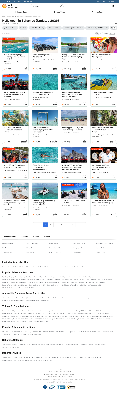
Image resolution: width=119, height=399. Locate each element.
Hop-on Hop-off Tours (56, 248)
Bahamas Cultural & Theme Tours (99, 313)
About (105, 1)
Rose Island (5, 331)
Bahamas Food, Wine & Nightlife (77, 313)
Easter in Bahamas (100, 344)
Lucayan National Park (19, 334)
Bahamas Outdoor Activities (10, 313)
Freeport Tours (97, 12)
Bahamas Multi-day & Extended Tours (77, 319)
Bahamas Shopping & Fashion (100, 319)
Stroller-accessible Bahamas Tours (63, 298)
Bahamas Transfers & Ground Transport (33, 313)
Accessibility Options (52, 374)
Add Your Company (65, 371)
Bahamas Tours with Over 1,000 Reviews (91, 282)
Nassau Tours (59, 12)
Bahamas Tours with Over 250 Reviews (40, 282)
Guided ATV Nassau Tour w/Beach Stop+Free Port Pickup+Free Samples (72, 167)
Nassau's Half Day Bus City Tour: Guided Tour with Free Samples (102, 130)
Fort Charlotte (37, 331)
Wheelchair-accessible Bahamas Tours (14, 298)
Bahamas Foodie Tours (9, 360)
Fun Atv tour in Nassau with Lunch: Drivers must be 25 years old (14, 94)
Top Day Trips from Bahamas (68, 357)
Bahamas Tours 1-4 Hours (81, 279)
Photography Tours (78, 248)
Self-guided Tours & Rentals (104, 243)
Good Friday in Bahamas (9, 344)
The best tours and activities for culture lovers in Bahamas (40, 357)
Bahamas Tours (21, 12)
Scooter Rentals (7, 252)
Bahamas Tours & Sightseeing (11, 311)
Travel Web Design (60, 382)
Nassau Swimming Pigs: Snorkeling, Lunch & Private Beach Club (14, 57)
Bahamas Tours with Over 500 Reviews (65, 282)
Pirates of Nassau (108, 331)
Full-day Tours (30, 248)
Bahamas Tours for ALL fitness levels (37, 300)
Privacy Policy (51, 376)
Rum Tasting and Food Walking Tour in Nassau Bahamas (101, 167)
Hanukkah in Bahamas (71, 344)
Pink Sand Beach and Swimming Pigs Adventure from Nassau (43, 130)
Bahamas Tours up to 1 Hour (63, 279)
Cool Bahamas (47, 380)
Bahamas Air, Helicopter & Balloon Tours (52, 319)
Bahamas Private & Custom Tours (12, 316)
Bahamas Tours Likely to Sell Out (12, 288)
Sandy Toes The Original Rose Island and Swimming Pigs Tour (74, 57)
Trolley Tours (77, 252)
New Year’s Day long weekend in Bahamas (32, 344)
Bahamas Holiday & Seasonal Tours (13, 319)
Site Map (50, 382)
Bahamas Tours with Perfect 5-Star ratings (40, 279)
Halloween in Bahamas (86, 344)
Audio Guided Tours (55, 252)
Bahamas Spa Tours (87, 316)
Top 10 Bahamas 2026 (45, 360)
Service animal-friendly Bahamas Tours (39, 298)
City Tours (5, 248)
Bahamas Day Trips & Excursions (56, 313)
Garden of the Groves (34, 334)
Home (3, 16)
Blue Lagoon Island (71, 331)
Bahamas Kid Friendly (32, 319)
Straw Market (6, 334)
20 (72, 225)
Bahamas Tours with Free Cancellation (14, 279)
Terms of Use (61, 376)
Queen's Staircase (16, 331)
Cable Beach (83, 331)
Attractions (24, 237)
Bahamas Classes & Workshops (103, 316)
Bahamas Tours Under (37, 285)
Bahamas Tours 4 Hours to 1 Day (101, 279)
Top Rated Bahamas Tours (10, 277)
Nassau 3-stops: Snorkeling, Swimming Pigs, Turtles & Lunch (44, 203)
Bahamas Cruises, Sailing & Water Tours (77, 311)
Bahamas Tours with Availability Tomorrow (40, 267)
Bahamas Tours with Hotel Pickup (83, 277)
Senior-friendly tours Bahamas (11, 357)
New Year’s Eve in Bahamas (54, 344)
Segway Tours (100, 252)
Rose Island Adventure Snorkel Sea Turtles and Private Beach (12, 130)
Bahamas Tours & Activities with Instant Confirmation (55, 277)
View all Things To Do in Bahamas (38, 321)
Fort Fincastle (47, 331)
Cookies (69, 376)
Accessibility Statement (67, 374)
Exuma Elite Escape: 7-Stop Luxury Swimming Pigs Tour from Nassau (14, 203)
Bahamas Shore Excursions (30, 311)
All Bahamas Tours (7, 243)
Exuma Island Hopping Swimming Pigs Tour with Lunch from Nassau (72, 94)
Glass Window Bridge (94, 331)
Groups (98, 1)
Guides (17, 16)
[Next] (81, 224)
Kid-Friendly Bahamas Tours (28, 277)
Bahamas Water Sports (97, 311)
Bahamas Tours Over (92, 285)
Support (50, 371)
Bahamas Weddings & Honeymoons (56, 316)
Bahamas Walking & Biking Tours (34, 316)
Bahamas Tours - (55, 285)
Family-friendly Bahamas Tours (27, 360)
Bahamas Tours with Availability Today (14, 267)
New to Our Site (29, 288)
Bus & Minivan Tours (79, 243)
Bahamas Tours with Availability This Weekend (69, 267)
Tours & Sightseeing (32, 243)
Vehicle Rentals (100, 248)
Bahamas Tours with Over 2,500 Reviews (14, 285)
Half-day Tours (53, 243)
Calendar (46, 237)
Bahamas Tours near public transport (87, 298)
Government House (58, 331)
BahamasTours (10, 16)
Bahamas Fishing (74, 316)
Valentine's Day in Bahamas (10, 347)
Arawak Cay (27, 331)
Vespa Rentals (30, 252)
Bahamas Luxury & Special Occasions (51, 311)
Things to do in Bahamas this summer (90, 357)
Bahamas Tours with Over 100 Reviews (14, 282)
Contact (112, 1)
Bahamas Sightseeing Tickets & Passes (14, 321)
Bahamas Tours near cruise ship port (13, 300)
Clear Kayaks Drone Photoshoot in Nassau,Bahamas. (41, 167)
